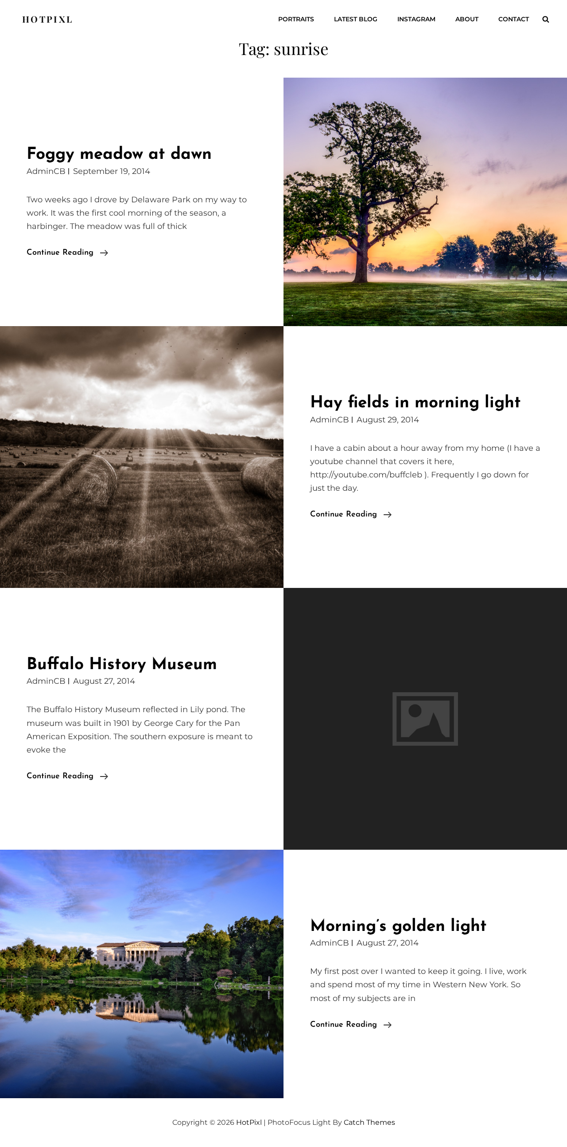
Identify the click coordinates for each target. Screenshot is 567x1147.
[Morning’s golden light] (142, 974)
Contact (513, 19)
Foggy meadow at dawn (119, 154)
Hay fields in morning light (415, 403)
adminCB (46, 171)
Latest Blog (355, 19)
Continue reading (67, 254)
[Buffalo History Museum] (425, 719)
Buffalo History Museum (122, 665)
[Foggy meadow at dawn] (425, 202)
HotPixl (47, 19)
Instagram (416, 19)
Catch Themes (369, 1122)
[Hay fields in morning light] (142, 457)
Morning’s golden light (398, 926)
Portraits (296, 19)
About (466, 19)
